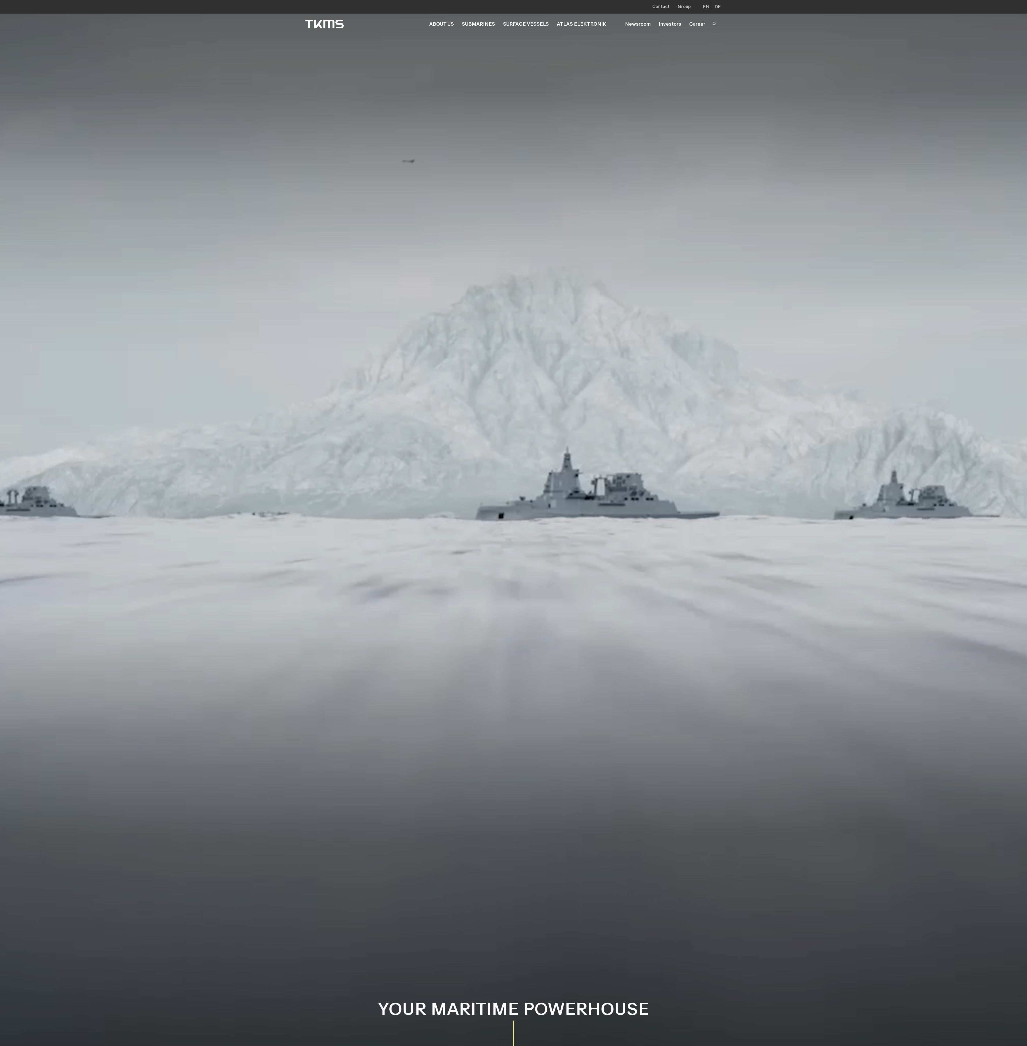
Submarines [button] (478, 24)
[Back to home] (324, 24)
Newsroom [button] (638, 24)
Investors (670, 24)
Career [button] (697, 24)
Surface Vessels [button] (526, 24)
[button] (715, 24)
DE (718, 6)
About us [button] (441, 24)
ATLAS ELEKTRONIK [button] (581, 24)
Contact (661, 6)
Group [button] (684, 6)
